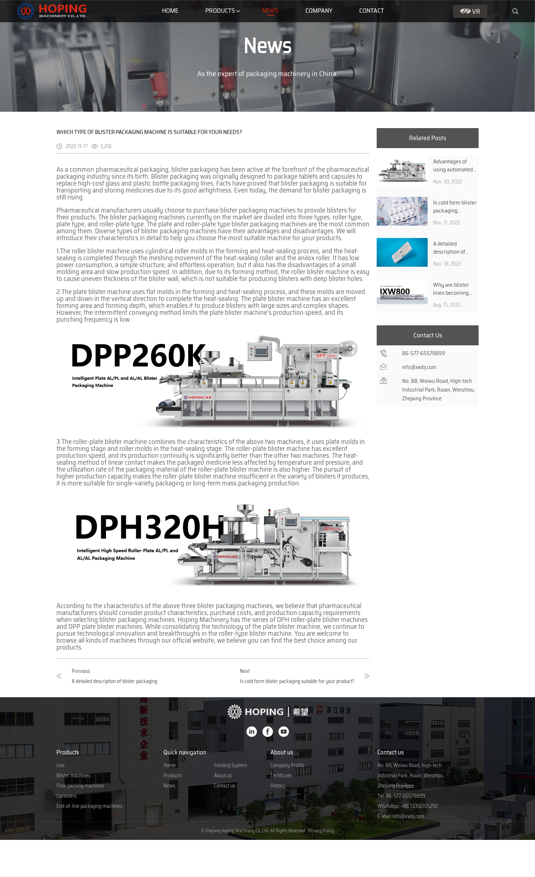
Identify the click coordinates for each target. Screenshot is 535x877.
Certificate (281, 775)
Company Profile (287, 765)
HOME (170, 11)
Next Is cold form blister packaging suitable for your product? (297, 676)
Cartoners (66, 796)
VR (476, 11)
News (270, 11)
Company (318, 11)
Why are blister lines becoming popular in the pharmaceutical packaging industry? (451, 288)
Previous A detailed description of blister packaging (114, 676)
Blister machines (73, 775)
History (277, 786)
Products (220, 11)
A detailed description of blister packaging (453, 247)
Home (169, 765)
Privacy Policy (321, 831)
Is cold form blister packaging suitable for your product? (454, 206)
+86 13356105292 (419, 806)
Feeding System (230, 765)
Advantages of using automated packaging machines (453, 165)
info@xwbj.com (408, 816)
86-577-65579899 (405, 796)
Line (60, 765)
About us (223, 775)
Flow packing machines (80, 786)
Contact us (224, 786)
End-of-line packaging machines (89, 806)
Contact (371, 11)
